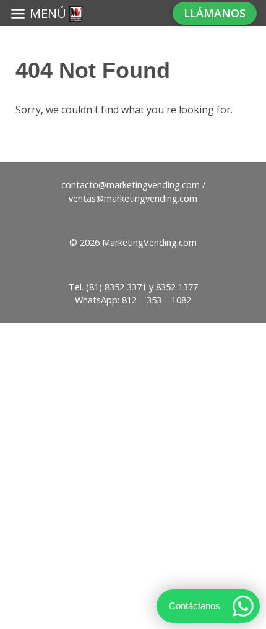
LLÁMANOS (215, 13)
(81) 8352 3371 (116, 287)
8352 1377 (177, 287)
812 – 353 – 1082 (156, 300)
